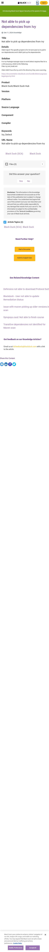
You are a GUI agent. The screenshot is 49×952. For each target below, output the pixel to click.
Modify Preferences (15, 948)
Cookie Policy (17, 943)
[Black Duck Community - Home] (24, 3)
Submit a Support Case (24, 258)
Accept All (32, 948)
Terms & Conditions (26, 211)
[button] (42, 164)
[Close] (45, 934)
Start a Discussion (24, 249)
